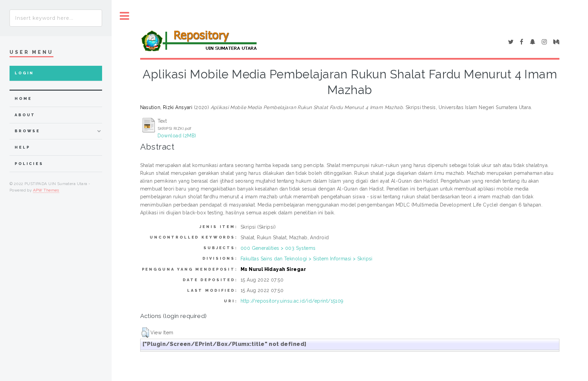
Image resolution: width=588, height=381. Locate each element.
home (23, 98)
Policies (29, 164)
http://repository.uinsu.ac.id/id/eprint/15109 (292, 301)
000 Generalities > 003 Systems (278, 248)
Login (24, 73)
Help (22, 147)
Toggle (124, 16)
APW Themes (46, 190)
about (25, 115)
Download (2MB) (177, 135)
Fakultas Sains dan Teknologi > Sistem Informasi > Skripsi (307, 258)
